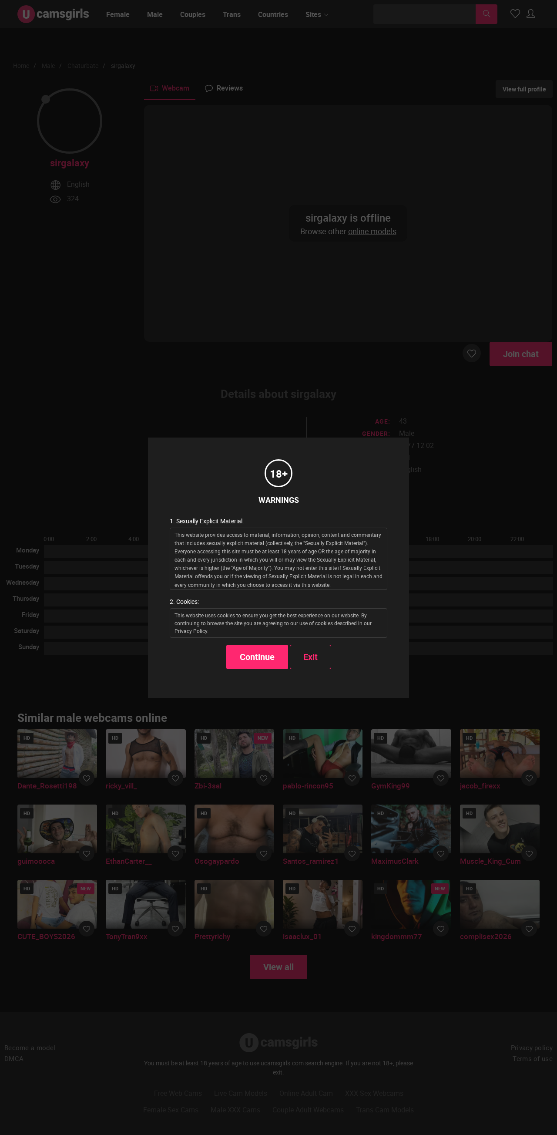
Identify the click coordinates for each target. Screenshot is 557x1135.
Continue (257, 657)
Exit (310, 657)
